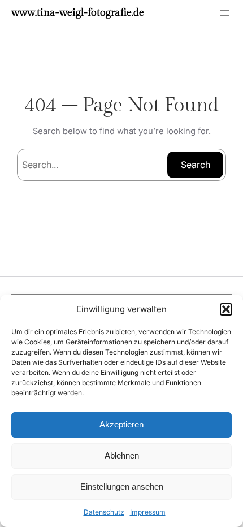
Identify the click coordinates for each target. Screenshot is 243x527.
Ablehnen (122, 455)
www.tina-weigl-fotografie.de (77, 13)
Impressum (148, 512)
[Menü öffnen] (225, 13)
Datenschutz (104, 512)
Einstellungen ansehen (121, 486)
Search (195, 164)
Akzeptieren (121, 424)
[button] (226, 309)
